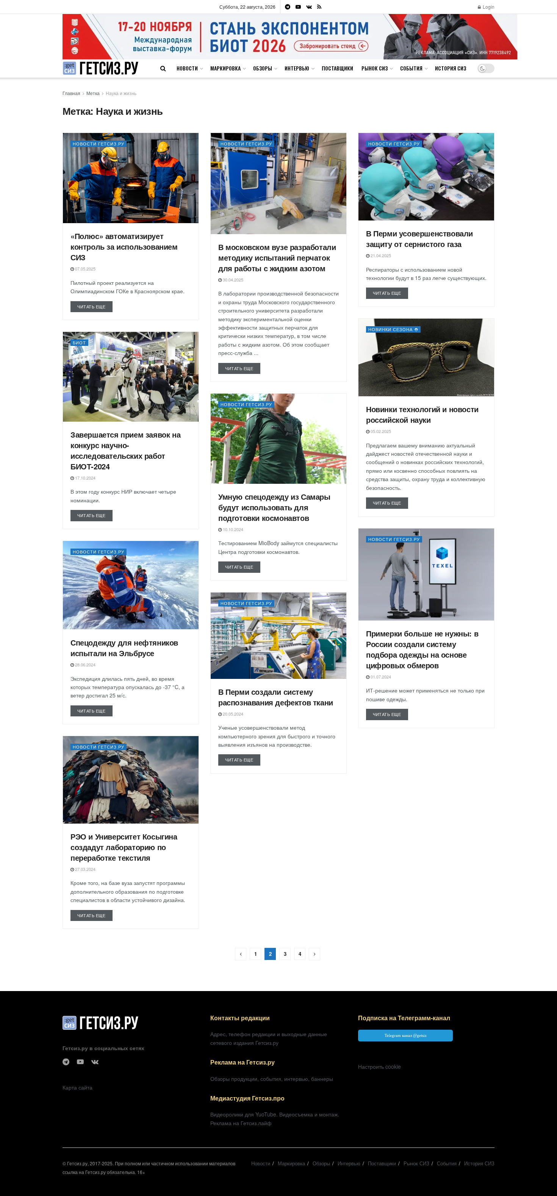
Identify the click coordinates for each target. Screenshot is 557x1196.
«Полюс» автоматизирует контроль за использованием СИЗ (124, 246)
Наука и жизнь (121, 93)
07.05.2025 (84, 269)
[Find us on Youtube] (298, 7)
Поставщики (337, 68)
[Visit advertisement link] (290, 36)
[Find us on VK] (309, 7)
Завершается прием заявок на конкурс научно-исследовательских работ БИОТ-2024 (125, 450)
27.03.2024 (84, 869)
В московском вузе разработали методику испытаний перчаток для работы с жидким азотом (277, 257)
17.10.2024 (84, 478)
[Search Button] (163, 68)
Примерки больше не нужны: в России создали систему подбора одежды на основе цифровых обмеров (422, 649)
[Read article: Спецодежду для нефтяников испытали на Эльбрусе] (131, 585)
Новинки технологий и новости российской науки (422, 414)
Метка (93, 93)
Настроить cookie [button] (379, 1066)
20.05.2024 (232, 714)
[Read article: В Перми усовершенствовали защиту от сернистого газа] (426, 176)
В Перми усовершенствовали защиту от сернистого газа (419, 238)
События (411, 68)
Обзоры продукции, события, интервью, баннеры (271, 1078)
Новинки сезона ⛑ (393, 329)
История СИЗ (450, 68)
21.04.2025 (380, 255)
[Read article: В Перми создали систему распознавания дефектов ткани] (278, 636)
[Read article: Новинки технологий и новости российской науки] (426, 357)
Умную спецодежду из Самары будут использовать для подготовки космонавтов (274, 507)
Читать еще (95, 306)
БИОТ (79, 342)
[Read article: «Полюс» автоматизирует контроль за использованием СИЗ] (131, 178)
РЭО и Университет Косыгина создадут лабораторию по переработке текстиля (123, 847)
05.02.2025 (380, 431)
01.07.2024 (380, 677)
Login (488, 6)
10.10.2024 (232, 529)
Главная (71, 93)
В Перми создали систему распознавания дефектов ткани (275, 697)
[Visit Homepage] (100, 68)
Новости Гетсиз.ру (98, 144)
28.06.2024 (84, 664)
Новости (187, 68)
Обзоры (262, 68)
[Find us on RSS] (319, 7)
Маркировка (225, 68)
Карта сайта (77, 1087)
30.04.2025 (232, 280)
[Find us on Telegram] (287, 7)
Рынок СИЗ (374, 68)
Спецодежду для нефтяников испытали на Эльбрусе (124, 647)
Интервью (297, 68)
